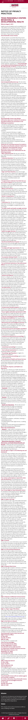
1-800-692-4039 (20, 0)
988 (2, 2)
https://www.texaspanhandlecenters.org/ (14, 616)
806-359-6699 (10, 0)
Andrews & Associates (14, 714)
